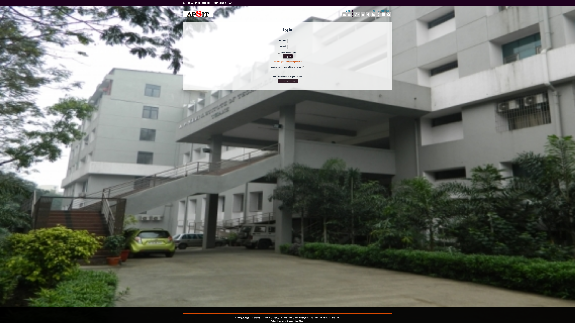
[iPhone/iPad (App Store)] (344, 14)
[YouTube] (378, 14)
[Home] (198, 14)
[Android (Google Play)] (349, 14)
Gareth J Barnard (299, 321)
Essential (275, 321)
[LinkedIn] (373, 14)
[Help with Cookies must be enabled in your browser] (302, 67)
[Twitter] (363, 14)
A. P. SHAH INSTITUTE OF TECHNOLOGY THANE (208, 3)
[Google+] (357, 14)
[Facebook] (368, 14)
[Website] (388, 14)
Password (282, 46)
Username (282, 40)
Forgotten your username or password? (287, 61)
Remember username (288, 52)
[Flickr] (383, 14)
